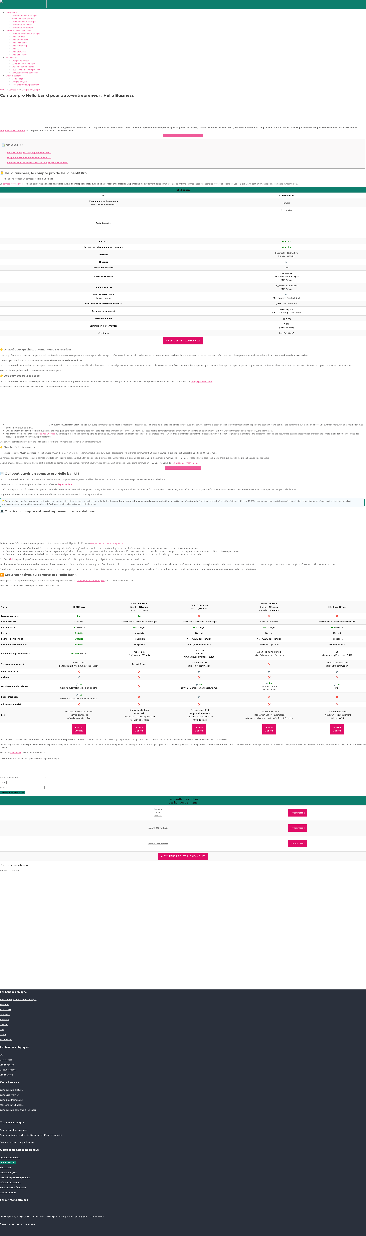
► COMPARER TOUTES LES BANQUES (183, 856)
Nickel (3, 1034)
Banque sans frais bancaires (13, 1130)
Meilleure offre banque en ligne (25, 33)
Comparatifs (11, 12)
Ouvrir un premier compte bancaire (17, 1142)
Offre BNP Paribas (19, 54)
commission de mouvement (184, 462)
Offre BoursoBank (19, 39)
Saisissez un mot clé (9, 870)
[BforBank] (43, 811)
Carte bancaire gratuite (11, 1089)
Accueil (3, 89)
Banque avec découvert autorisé (46, 1135)
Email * (3, 787)
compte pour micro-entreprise (91, 580)
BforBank (4, 1019)
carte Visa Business (46, 433)
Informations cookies (10, 1182)
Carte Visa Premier (9, 1094)
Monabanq (5, 1014)
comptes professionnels (12, 130)
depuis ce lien (65, 484)
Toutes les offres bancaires (18, 30)
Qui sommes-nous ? (10, 1157)
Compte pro (14, 89)
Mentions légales (8, 1172)
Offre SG (15, 48)
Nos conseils (12, 57)
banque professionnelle (201, 381)
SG (1, 1054)
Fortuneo (4, 1004)
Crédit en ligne (18, 78)
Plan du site (5, 1167)
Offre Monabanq (19, 45)
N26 (2, 1029)
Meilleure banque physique (23, 21)
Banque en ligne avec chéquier (15, 1135)
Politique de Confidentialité (13, 1187)
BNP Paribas (6, 1059)
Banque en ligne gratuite (22, 18)
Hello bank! (5, 1009)
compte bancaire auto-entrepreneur (107, 543)
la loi (12, 559)
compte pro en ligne (12, 183)
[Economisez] (19, 956)
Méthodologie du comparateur (15, 1177)
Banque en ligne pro (31, 89)
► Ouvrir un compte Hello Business (183, 468)
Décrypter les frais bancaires (24, 72)
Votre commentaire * (10, 777)
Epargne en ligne (19, 81)
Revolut (4, 1024)
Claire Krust (15, 752)
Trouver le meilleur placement (25, 84)
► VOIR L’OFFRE (297, 813)
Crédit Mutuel (6, 1074)
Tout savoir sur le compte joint (25, 69)
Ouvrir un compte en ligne (23, 63)
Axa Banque (6, 1039)
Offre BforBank (18, 51)
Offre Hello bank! (19, 42)
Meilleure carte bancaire (12, 1104)
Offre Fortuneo (18, 36)
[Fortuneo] (43, 842)
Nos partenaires (8, 1192)
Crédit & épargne (13, 75)
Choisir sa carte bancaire (22, 66)
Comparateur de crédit (21, 24)
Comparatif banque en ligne (24, 15)
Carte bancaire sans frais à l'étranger (18, 1109)
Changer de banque (20, 60)
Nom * (3, 782)
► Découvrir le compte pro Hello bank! (183, 135)
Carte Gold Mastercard (11, 1099)
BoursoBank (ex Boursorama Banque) (18, 999)
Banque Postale (8, 1069)
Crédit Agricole (7, 1064)
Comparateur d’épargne (22, 27)
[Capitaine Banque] (23, 7)
